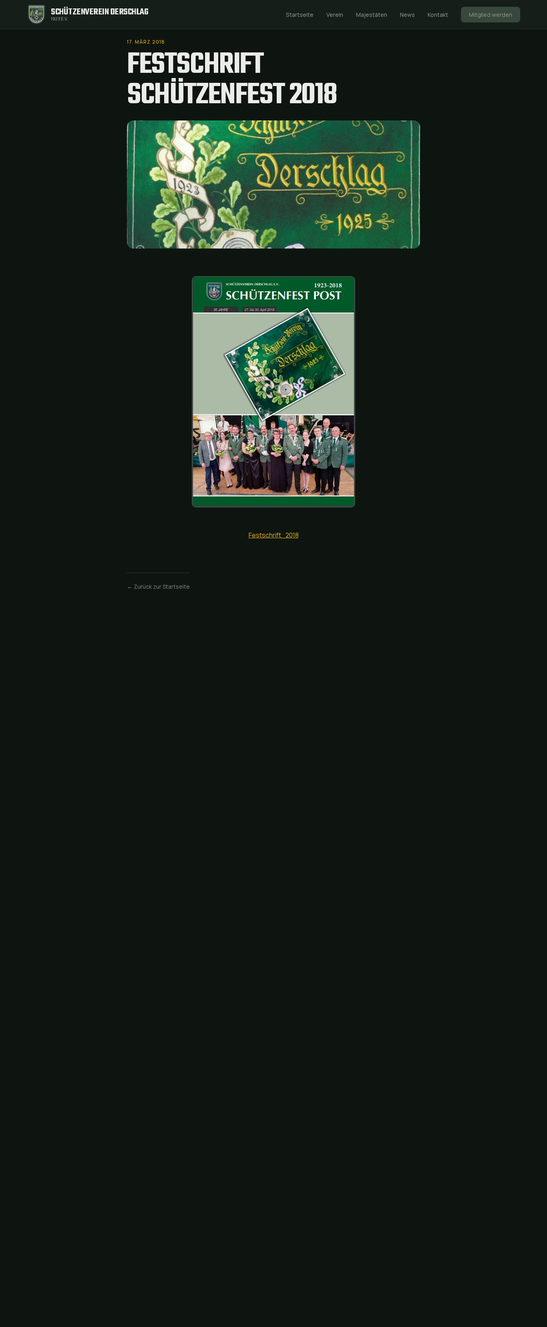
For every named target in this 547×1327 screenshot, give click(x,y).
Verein (334, 14)
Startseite (300, 14)
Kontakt (438, 14)
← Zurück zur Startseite (158, 586)
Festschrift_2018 (274, 535)
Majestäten (371, 14)
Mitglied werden (490, 14)
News (407, 14)
